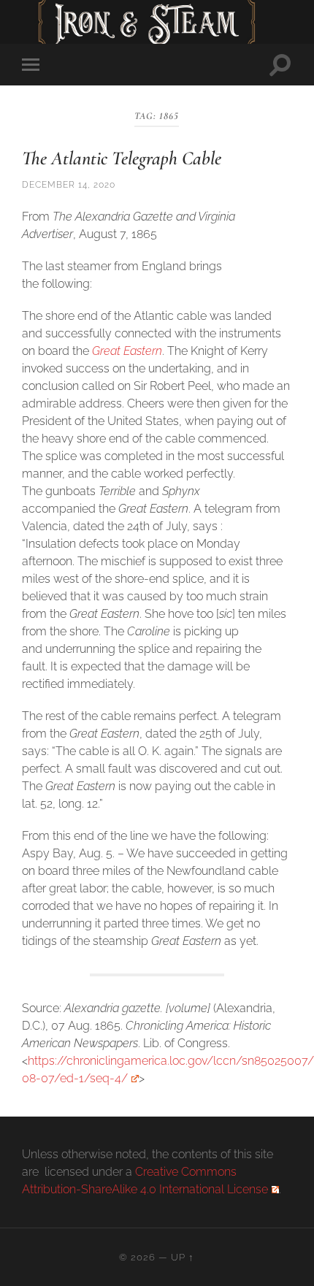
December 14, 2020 (68, 185)
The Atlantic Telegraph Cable (121, 158)
